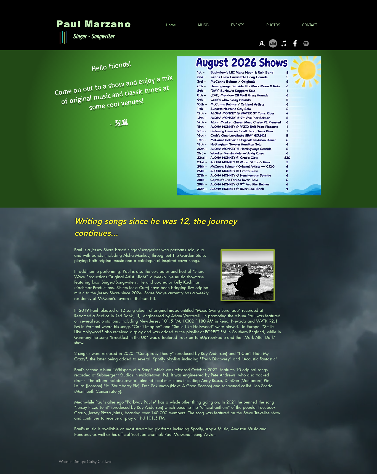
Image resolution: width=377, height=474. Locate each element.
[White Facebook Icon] (295, 43)
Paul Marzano (93, 24)
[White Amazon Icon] (262, 43)
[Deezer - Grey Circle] (273, 43)
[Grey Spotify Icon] (306, 43)
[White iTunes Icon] (284, 43)
